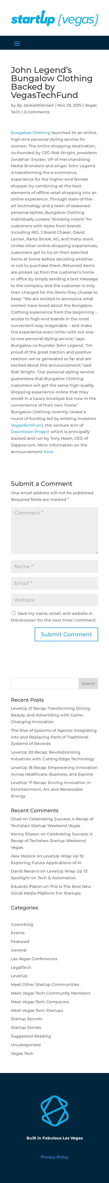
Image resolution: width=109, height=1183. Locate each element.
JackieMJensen (38, 105)
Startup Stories (26, 1027)
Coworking (22, 924)
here (48, 451)
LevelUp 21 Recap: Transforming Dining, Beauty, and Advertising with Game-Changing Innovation (51, 715)
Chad (16, 818)
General (19, 950)
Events (18, 932)
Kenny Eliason (25, 834)
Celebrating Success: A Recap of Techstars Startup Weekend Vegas (52, 840)
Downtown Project (30, 431)
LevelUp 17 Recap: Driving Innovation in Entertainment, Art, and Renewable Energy (51, 789)
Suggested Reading (31, 1036)
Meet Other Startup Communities (45, 984)
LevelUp (19, 975)
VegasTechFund (27, 425)
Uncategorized (26, 1044)
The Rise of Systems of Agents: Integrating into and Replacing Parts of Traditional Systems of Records (54, 737)
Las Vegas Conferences (34, 958)
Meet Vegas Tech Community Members (50, 993)
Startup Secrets (26, 1018)
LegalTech (21, 967)
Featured (20, 941)
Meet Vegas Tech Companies (40, 1001)
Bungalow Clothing (30, 132)
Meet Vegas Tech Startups (37, 1010)
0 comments (36, 111)
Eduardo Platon (26, 886)
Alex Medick (23, 856)
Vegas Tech (22, 1053)
